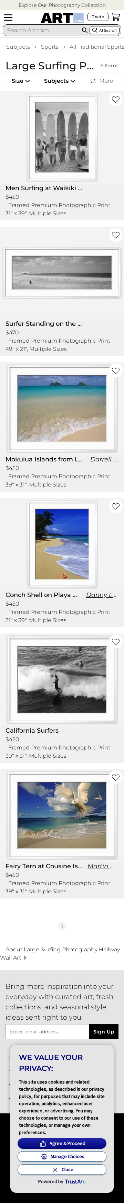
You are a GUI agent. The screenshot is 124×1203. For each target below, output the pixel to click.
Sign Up (103, 1032)
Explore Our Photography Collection (62, 5)
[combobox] (41, 30)
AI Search (108, 30)
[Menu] (8, 17)
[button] (62, 5)
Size (17, 81)
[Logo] (62, 18)
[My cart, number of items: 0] (115, 16)
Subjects (18, 47)
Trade (98, 16)
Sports (50, 47)
